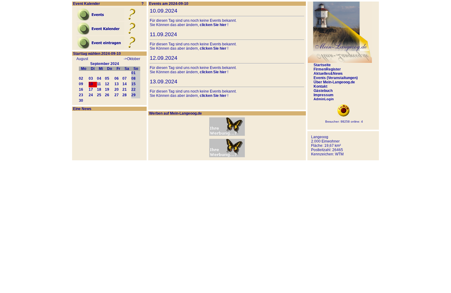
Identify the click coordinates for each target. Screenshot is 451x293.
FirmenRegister (327, 69)
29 (133, 95)
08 (133, 78)
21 (124, 89)
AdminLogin (324, 99)
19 (107, 89)
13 (116, 84)
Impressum (323, 95)
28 (124, 95)
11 (99, 84)
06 (116, 78)
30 (81, 100)
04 (99, 78)
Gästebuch (323, 91)
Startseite (322, 65)
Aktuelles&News (328, 73)
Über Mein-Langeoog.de (334, 82)
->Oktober (132, 59)
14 (124, 84)
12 (107, 84)
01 (133, 73)
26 (107, 95)
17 (91, 89)
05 (107, 78)
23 (81, 95)
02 (81, 78)
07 (124, 78)
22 (133, 89)
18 (99, 89)
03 (91, 78)
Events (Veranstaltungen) (336, 78)
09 (81, 84)
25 (99, 95)
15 (133, 84)
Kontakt (320, 86)
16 (81, 89)
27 (116, 95)
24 (91, 95)
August (82, 59)
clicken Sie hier (213, 25)
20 (116, 89)
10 (91, 84)
